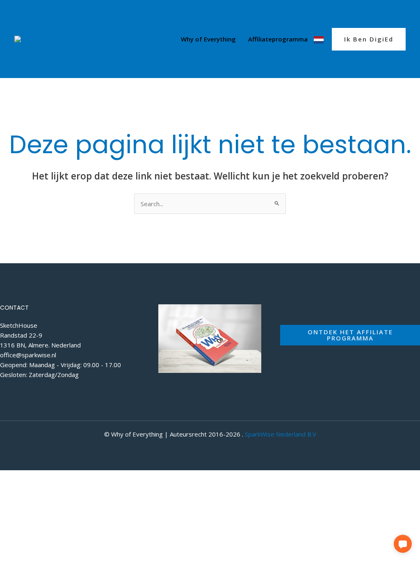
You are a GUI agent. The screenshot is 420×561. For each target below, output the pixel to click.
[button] (369, 39)
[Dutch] (319, 39)
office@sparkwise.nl (28, 355)
